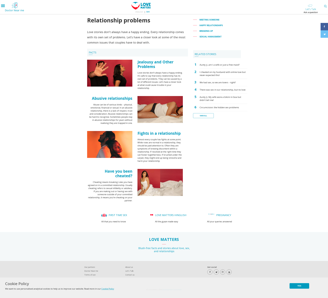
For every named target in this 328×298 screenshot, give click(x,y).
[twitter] (216, 272)
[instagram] (222, 272)
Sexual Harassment (210, 36)
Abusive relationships (112, 98)
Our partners (89, 267)
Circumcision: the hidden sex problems (219, 107)
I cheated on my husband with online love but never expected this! (223, 74)
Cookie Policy (107, 288)
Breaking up (206, 31)
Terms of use (90, 275)
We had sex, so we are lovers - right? (218, 82)
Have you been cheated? (118, 173)
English (139, 12)
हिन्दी (148, 12)
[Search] (325, 6)
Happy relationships (211, 25)
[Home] (141, 8)
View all (203, 115)
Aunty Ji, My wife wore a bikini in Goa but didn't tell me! (220, 99)
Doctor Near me (91, 271)
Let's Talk (129, 271)
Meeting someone (209, 19)
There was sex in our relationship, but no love (222, 89)
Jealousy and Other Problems (155, 64)
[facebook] (209, 272)
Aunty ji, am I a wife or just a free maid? (220, 64)
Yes (299, 286)
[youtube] (229, 272)
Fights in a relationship (159, 133)
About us (129, 267)
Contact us (130, 275)
